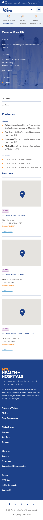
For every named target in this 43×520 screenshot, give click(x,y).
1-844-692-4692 (8, 226)
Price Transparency (10, 418)
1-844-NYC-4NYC (8, 23)
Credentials (6, 99)
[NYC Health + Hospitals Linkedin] (27, 504)
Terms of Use (26, 514)
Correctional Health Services (14, 466)
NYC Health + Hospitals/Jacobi (13, 274)
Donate (5, 475)
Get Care (6, 437)
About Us (6, 451)
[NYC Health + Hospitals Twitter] (15, 504)
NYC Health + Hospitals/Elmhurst (14, 215)
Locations (5, 105)
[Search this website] (32, 9)
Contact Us (6, 490)
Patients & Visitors (10, 408)
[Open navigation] (38, 9)
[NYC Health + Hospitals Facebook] (9, 504)
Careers (5, 456)
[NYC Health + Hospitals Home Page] (7, 10)
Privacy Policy (16, 514)
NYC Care (6, 480)
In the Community (10, 485)
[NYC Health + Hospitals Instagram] (21, 504)
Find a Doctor (8, 427)
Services (5, 442)
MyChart (5, 413)
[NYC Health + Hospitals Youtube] (33, 504)
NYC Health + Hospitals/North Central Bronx (18, 333)
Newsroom (7, 461)
